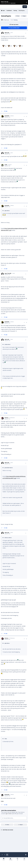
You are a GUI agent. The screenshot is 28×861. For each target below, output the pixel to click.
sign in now (8, 813)
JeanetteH (7, 115)
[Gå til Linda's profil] (2, 165)
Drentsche (7, 794)
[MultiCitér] (2, 111)
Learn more (2, 2)
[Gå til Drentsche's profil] (2, 795)
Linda (6, 164)
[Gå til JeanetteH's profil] (2, 116)
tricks (2, 801)
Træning (15, 20)
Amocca (6, 417)
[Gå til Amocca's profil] (2, 418)
